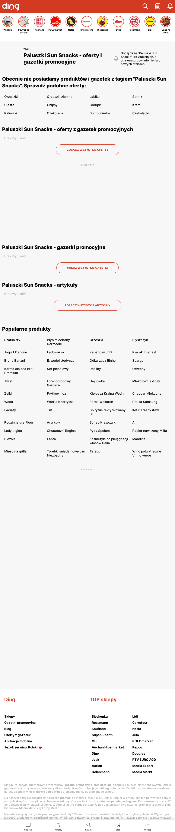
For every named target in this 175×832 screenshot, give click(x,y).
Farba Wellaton (101, 402)
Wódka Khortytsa (60, 402)
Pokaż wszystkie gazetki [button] (87, 267)
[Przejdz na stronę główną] (11, 7)
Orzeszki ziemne (59, 97)
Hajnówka (97, 381)
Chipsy (52, 105)
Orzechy (139, 369)
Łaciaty (10, 410)
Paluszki (10, 113)
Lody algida (13, 431)
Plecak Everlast (144, 352)
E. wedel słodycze (60, 360)
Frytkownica (56, 393)
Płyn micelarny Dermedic (58, 342)
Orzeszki (11, 97)
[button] (145, 6)
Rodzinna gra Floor (18, 422)
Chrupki (96, 105)
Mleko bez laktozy (146, 381)
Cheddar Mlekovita (147, 393)
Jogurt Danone (15, 352)
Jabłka (95, 97)
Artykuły (53, 422)
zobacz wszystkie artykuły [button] (87, 305)
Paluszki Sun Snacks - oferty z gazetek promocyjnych (67, 129)
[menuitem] (28, 826)
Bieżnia (10, 439)
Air (134, 422)
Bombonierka (100, 113)
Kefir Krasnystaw (145, 410)
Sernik (137, 97)
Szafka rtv (12, 340)
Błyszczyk (140, 340)
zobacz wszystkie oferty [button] (87, 149)
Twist (8, 381)
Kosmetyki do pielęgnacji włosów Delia (109, 441)
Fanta (51, 439)
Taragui (95, 451)
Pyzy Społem (100, 431)
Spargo (137, 360)
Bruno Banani (14, 360)
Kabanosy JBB (101, 352)
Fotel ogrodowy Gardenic (59, 383)
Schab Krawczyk (102, 422)
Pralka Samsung (144, 402)
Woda (8, 402)
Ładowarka (55, 352)
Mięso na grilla (15, 451)
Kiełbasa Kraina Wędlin (107, 393)
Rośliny (95, 369)
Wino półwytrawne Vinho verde (146, 453)
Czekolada (55, 113)
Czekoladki (140, 113)
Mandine (139, 439)
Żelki (8, 393)
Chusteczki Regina (61, 431)
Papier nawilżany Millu (149, 431)
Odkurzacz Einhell (103, 360)
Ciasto (9, 105)
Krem (136, 105)
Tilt (49, 410)
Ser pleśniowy (58, 369)
